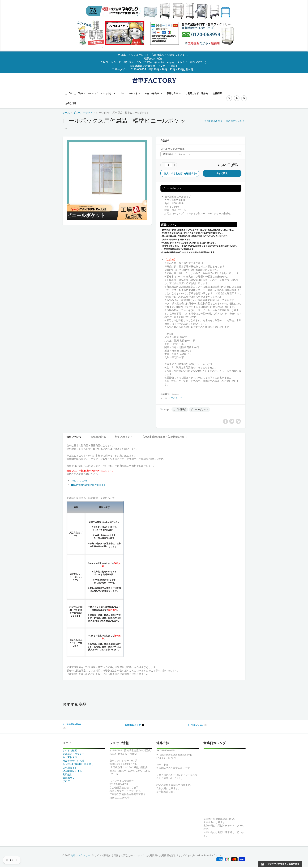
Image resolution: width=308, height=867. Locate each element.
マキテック (176, 398)
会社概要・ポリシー (73, 753)
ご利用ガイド (70, 767)
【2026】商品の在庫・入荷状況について (164, 436)
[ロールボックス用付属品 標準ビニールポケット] (107, 180)
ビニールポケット (83, 112)
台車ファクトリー (80, 855)
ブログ (66, 781)
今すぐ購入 (222, 173)
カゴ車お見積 (70, 757)
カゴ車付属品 (180, 409)
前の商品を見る (214, 121)
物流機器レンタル (72, 771)
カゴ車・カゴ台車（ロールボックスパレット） (88, 93)
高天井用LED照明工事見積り (78, 764)
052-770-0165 (80, 480)
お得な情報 (70, 103)
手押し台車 (172, 93)
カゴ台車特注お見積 (73, 760)
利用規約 (67, 774)
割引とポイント (124, 436)
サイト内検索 (70, 750)
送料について (74, 437)
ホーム (66, 112)
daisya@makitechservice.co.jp (89, 484)
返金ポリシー (70, 778)
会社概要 (217, 93)
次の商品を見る (234, 121)
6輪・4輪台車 (152, 93)
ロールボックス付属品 (172, 148)
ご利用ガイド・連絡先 (196, 93)
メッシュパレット (129, 93)
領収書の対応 (98, 436)
